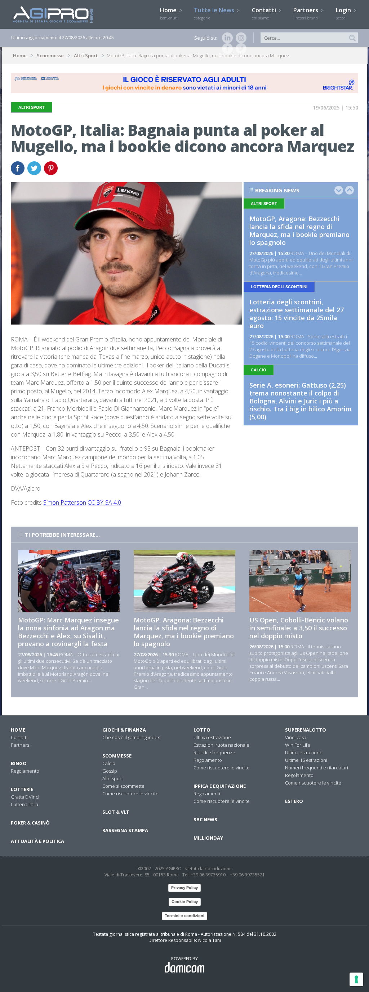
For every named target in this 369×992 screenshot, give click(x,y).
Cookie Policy (185, 901)
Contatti (264, 13)
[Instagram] (239, 37)
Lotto (202, 730)
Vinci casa (295, 737)
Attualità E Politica (37, 841)
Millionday (208, 838)
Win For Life (297, 745)
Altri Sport (86, 55)
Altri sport (112, 778)
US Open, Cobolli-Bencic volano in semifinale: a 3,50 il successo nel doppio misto (298, 628)
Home (169, 13)
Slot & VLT (115, 812)
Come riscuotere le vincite (130, 793)
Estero (294, 801)
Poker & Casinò (30, 822)
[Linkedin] (226, 37)
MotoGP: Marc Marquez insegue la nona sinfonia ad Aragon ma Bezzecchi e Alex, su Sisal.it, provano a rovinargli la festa (68, 632)
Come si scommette (123, 786)
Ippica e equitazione (220, 786)
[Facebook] (226, 48)
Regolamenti (207, 793)
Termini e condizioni (184, 915)
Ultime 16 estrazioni (306, 760)
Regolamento (25, 771)
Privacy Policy (184, 887)
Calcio (108, 763)
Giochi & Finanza (124, 730)
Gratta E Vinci (25, 797)
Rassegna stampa (125, 830)
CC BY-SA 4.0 (104, 502)
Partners (306, 13)
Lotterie (22, 789)
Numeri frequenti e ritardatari (316, 767)
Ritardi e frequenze (214, 752)
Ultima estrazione (212, 737)
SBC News (205, 819)
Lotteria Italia (24, 804)
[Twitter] (239, 48)
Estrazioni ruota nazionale (221, 745)
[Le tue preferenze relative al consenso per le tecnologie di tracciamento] (356, 979)
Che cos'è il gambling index (131, 737)
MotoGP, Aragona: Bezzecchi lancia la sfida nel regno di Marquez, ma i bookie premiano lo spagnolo (299, 230)
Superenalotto (305, 730)
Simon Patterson (64, 502)
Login (344, 13)
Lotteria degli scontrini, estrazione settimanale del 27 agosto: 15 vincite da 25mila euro (296, 314)
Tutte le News (215, 13)
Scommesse (50, 55)
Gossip (109, 771)
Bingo (19, 763)
